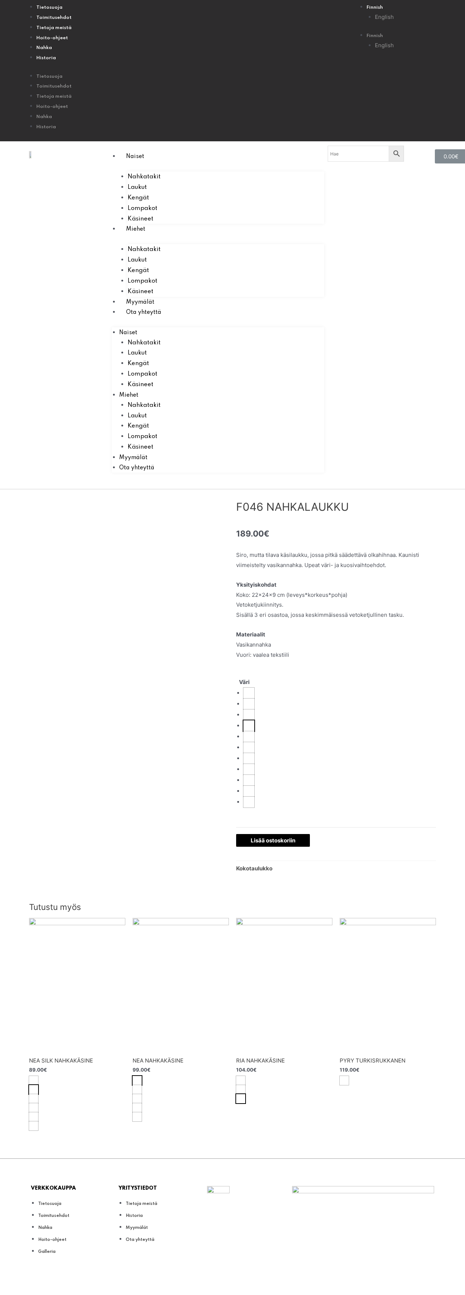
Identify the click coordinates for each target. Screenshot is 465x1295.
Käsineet (140, 219)
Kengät (138, 198)
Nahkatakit (144, 177)
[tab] (254, 869)
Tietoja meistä (54, 27)
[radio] (248, 693)
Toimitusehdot (54, 17)
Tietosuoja (49, 7)
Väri (244, 682)
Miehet (135, 229)
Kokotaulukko (254, 868)
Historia (46, 58)
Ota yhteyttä (143, 312)
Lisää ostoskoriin (273, 840)
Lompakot (142, 208)
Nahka (44, 47)
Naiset (135, 156)
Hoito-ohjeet (52, 38)
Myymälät (140, 302)
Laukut (137, 187)
